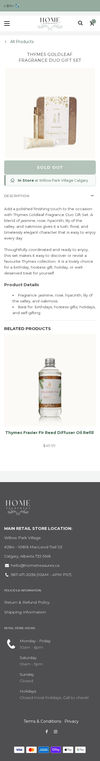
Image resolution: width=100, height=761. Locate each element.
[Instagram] (55, 731)
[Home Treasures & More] (50, 23)
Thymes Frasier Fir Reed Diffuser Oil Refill (49, 432)
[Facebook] (46, 731)
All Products (21, 41)
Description (16, 196)
